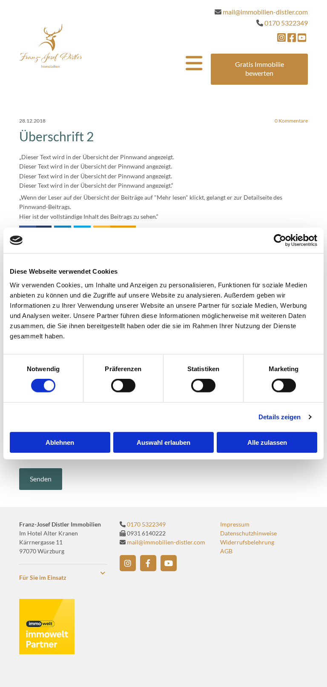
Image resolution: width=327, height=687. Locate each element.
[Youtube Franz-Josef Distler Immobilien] (168, 563)
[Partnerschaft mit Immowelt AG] (47, 651)
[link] (102, 573)
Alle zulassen (267, 442)
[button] (259, 69)
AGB (226, 551)
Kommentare (291, 120)
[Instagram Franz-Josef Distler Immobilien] (127, 563)
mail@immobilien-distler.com (166, 542)
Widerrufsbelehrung (247, 542)
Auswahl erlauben (163, 442)
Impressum (235, 524)
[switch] (123, 385)
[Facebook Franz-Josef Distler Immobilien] (148, 563)
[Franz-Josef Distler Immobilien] (50, 45)
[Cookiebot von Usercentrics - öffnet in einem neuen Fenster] (280, 240)
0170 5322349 (146, 524)
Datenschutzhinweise (248, 533)
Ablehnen (60, 442)
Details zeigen (279, 417)
